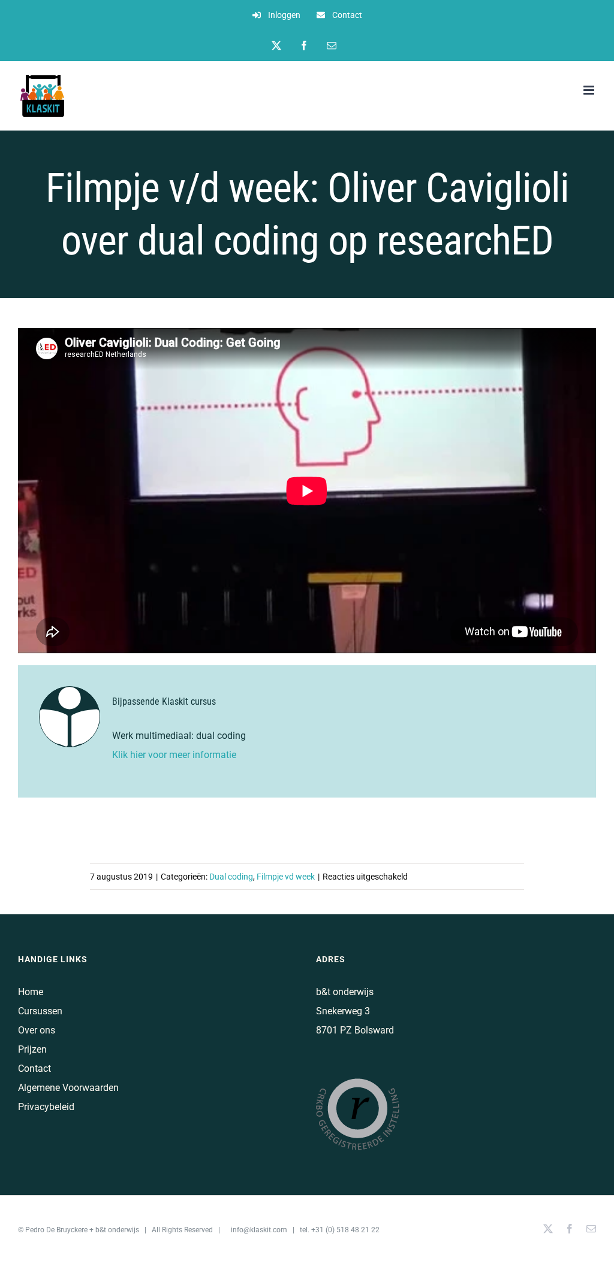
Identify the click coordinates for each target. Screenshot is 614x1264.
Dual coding (231, 876)
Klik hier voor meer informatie (175, 754)
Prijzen (32, 1049)
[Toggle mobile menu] (589, 90)
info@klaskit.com (259, 1230)
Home (30, 992)
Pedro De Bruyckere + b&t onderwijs (82, 1230)
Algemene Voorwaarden (68, 1087)
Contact (34, 1068)
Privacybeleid (46, 1107)
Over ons (36, 1030)
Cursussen (40, 1011)
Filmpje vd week (286, 876)
